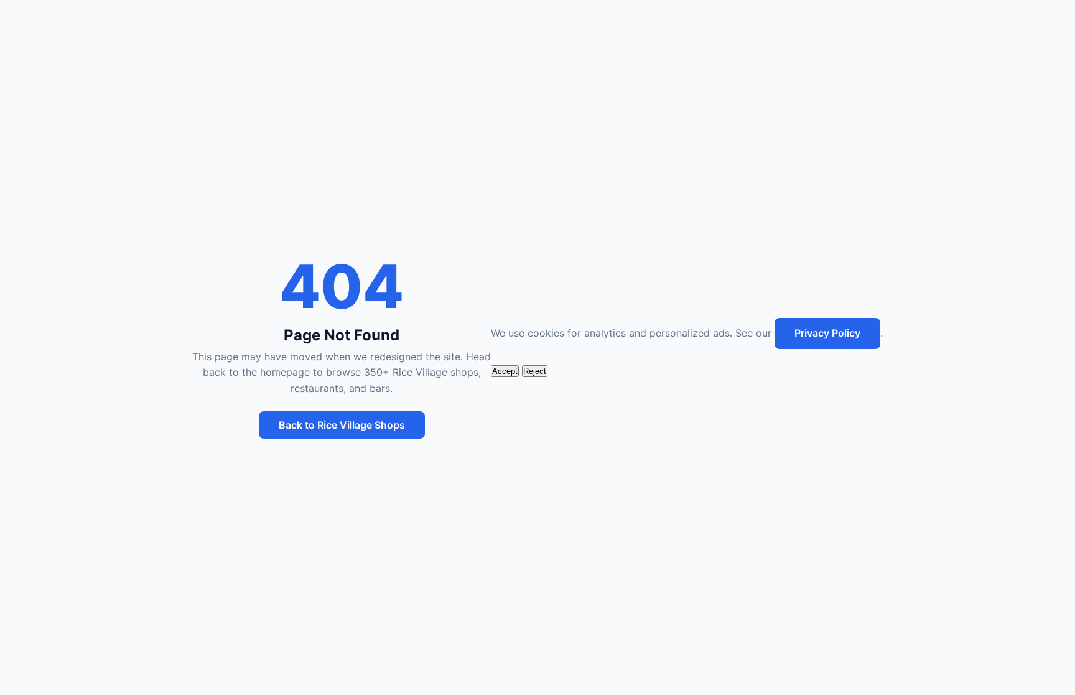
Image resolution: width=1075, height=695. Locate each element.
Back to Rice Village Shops (342, 425)
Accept (505, 371)
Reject (534, 371)
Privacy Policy (827, 333)
